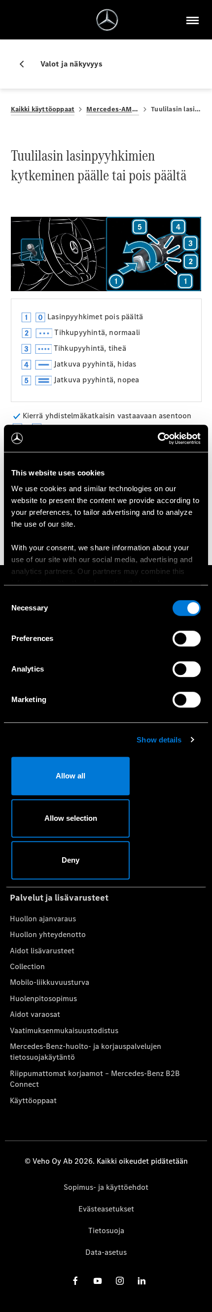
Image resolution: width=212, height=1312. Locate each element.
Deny (70, 860)
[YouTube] (98, 1280)
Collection (27, 966)
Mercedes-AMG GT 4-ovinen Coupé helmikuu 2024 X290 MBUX (112, 109)
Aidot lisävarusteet (42, 950)
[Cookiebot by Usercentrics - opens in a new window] (157, 438)
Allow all (70, 776)
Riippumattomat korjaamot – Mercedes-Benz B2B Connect (95, 1078)
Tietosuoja (106, 1230)
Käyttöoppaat (33, 1100)
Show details (159, 740)
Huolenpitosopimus (43, 998)
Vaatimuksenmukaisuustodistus (64, 1030)
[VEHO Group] (107, 20)
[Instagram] (120, 1280)
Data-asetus (106, 1252)
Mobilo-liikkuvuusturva (49, 982)
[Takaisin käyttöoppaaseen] (25, 64)
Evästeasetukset (106, 1209)
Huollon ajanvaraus (43, 918)
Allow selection (70, 818)
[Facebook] (75, 1280)
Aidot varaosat (35, 1014)
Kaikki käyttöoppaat (43, 109)
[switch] (187, 638)
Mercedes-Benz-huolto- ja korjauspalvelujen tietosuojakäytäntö (85, 1051)
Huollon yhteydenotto (48, 934)
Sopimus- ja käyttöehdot (106, 1187)
